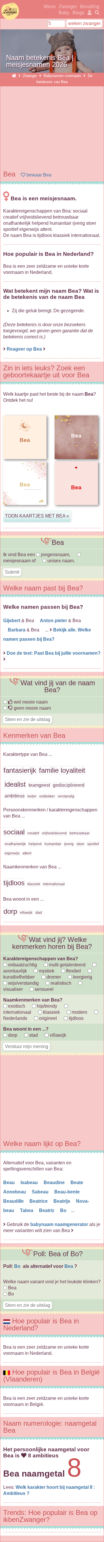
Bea (69, 1266)
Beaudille (14, 1201)
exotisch (16, 1006)
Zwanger (68, 6)
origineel (47, 1018)
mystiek (46, 970)
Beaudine (55, 1182)
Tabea (27, 1210)
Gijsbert (12, 620)
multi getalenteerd (67, 964)
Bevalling (89, 6)
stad (33, 1035)
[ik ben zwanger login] (89, 12)
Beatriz (47, 1210)
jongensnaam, (55, 554)
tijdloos (75, 1018)
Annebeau (15, 1191)
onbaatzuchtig (22, 964)
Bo (64, 1210)
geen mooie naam (32, 708)
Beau (9, 1182)
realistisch (60, 983)
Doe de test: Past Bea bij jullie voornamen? (54, 653)
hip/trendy (46, 1006)
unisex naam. (60, 560)
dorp (12, 1035)
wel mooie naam (30, 701)
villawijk (57, 1035)
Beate (77, 1182)
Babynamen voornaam (62, 76)
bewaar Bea (38, 174)
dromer (53, 977)
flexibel (73, 970)
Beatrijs (62, 1201)
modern (78, 1012)
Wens (49, 6)
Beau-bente (67, 1191)
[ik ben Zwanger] (14, 76)
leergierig (82, 977)
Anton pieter (54, 620)
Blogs (78, 12)
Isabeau (30, 1182)
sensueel (43, 989)
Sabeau (41, 1191)
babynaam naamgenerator (59, 1224)
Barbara (17, 629)
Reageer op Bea (24, 349)
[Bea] (25, 509)
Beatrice (39, 1201)
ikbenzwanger (10, 11)
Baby (64, 12)
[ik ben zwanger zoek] (96, 12)
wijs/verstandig (23, 983)
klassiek (51, 1012)
